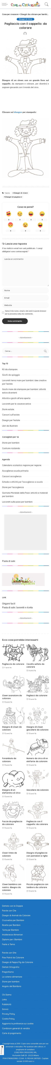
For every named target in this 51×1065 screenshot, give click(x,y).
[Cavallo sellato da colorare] (37, 652)
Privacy (1, 1051)
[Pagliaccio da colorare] (13, 652)
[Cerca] (46, 4)
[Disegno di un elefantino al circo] (13, 778)
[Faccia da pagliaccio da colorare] (13, 810)
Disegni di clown (21, 193)
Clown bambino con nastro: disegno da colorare (11, 887)
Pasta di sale (8, 561)
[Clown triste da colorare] (13, 841)
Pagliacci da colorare (36, 695)
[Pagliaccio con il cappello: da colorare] (37, 810)
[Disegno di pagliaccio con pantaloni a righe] (37, 841)
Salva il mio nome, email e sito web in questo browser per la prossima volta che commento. (25, 312)
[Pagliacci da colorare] (37, 684)
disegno (18, 112)
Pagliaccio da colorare (13, 664)
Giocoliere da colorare (37, 790)
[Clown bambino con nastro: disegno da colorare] (13, 873)
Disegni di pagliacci (13, 197)
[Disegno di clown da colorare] (13, 715)
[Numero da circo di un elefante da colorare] (37, 747)
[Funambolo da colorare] (13, 747)
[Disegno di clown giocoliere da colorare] (37, 715)
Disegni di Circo (25, 19)
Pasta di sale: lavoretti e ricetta (17, 607)
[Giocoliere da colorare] (37, 778)
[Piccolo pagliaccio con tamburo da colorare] (37, 873)
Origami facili (8, 603)
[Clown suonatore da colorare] (13, 684)
